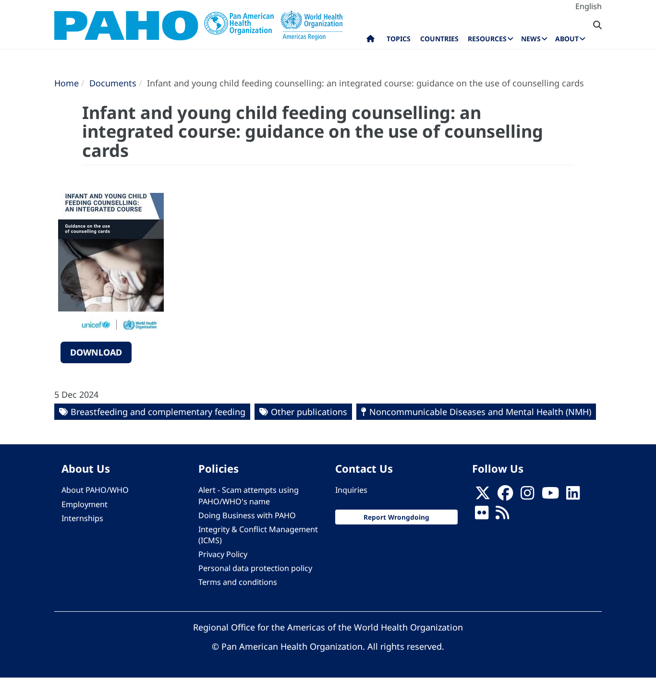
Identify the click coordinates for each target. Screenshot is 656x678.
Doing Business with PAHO (247, 515)
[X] (482, 495)
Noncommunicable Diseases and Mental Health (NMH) (480, 411)
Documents (112, 83)
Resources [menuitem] (487, 38)
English (588, 6)
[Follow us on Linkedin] (573, 495)
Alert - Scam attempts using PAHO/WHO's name (248, 495)
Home (66, 83)
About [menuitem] (567, 38)
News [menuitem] (531, 38)
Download (96, 352)
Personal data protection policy (255, 568)
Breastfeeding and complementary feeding (158, 411)
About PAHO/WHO (95, 490)
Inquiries (351, 490)
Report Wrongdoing (396, 517)
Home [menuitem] (370, 41)
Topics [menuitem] (399, 38)
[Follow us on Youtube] (550, 495)
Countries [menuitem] (439, 38)
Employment (84, 504)
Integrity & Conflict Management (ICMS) (258, 535)
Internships (82, 518)
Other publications (309, 411)
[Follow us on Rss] (502, 515)
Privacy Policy (222, 554)
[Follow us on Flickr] (481, 515)
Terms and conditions (237, 582)
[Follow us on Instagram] (527, 495)
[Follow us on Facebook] (505, 495)
